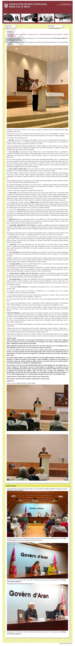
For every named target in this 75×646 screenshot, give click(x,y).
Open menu (8, 26)
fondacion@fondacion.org (65, 3)
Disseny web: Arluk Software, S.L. (66, 643)
